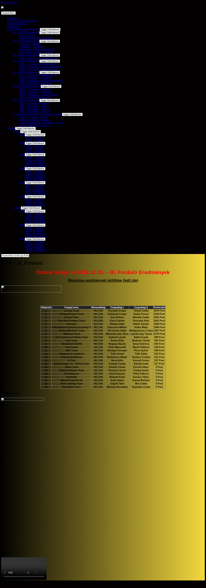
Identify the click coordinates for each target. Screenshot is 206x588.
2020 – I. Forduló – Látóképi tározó (37, 64)
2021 (22, 134)
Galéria (11, 128)
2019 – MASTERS (35, 165)
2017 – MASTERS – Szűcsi (34, 111)
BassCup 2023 (27, 35)
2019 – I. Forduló (34, 157)
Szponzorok (13, 26)
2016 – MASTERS (35, 250)
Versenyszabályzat (17, 23)
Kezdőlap (12, 18)
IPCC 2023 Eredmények (26, 32)
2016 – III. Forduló (35, 205)
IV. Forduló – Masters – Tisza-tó (36, 52)
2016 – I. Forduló (34, 199)
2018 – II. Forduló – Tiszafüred (35, 92)
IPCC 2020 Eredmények (26, 61)
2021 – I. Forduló (34, 140)
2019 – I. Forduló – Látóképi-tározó (38, 75)
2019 (22, 154)
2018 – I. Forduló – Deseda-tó (35, 89)
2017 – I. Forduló (34, 185)
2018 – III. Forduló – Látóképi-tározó (38, 94)
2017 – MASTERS (35, 193)
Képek (16, 131)
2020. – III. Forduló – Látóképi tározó (38, 69)
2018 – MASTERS (35, 179)
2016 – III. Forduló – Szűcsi (41, 122)
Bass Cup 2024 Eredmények (22, 21)
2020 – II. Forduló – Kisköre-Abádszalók (40, 66)
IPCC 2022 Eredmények (26, 41)
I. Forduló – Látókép (30, 44)
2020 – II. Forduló (34, 151)
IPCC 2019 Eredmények (26, 72)
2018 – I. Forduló (34, 171)
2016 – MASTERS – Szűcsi (34, 125)
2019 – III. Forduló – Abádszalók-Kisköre (41, 80)
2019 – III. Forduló (35, 163)
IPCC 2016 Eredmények (37, 114)
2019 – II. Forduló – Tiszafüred (35, 78)
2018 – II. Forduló (34, 174)
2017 (22, 182)
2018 (22, 168)
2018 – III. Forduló (35, 177)
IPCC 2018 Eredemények (27, 86)
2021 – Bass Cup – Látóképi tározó (38, 58)
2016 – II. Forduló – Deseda (34, 120)
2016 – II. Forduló (34, 202)
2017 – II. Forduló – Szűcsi (33, 106)
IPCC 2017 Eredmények (26, 100)
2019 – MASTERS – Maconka (35, 83)
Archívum (23, 29)
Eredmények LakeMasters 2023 (36, 38)
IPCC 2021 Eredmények (26, 55)
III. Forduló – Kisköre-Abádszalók (37, 49)
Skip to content (9, 2)
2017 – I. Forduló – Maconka (34, 103)
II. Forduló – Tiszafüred (31, 46)
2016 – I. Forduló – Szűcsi (33, 117)
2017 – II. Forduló (34, 188)
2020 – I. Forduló (34, 149)
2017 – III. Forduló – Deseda (34, 108)
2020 (22, 143)
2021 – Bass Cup (34, 137)
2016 (22, 196)
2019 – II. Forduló (34, 160)
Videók (17, 208)
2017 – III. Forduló (35, 191)
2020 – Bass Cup (34, 146)
